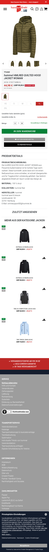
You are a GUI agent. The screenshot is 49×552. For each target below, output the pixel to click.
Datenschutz (7, 470)
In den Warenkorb (25, 131)
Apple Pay (6, 498)
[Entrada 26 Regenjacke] (24, 238)
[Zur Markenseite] (7, 72)
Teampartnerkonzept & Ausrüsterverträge (18, 432)
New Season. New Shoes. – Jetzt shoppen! (24, 2)
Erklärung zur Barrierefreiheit (13, 402)
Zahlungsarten (7, 391)
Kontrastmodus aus (21, 412)
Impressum (6, 462)
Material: (7, 183)
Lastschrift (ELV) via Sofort (12, 500)
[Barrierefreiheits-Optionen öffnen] (4, 412)
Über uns (5, 473)
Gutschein (6, 399)
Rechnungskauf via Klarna (12, 506)
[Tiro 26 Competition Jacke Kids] (24, 300)
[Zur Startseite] (18, 8)
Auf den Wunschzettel (25, 139)
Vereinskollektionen (9, 427)
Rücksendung (7, 397)
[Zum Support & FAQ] (37, 9)
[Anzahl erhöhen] (22, 123)
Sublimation (6, 438)
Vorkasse (5, 509)
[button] (5, 9)
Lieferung (5, 394)
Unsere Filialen (8, 476)
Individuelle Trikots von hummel (14, 440)
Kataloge (5, 429)
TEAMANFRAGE (24, 144)
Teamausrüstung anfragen (12, 446)
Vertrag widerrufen (9, 383)
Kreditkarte (6, 503)
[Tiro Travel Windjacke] (24, 331)
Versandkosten (8, 388)
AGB (3, 465)
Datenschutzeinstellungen (12, 405)
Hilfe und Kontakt (9, 386)
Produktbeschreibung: (14, 162)
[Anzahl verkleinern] (15, 123)
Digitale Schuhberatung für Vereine (15, 449)
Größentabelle (42, 117)
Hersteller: (8, 193)
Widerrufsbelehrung (9, 468)
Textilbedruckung (8, 435)
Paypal (4, 495)
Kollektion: (8, 188)
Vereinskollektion (8, 443)
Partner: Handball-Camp (11, 479)
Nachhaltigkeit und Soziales (13, 481)
